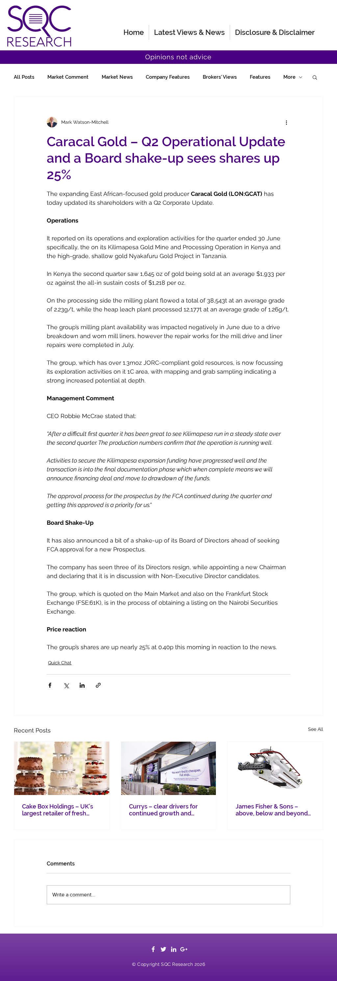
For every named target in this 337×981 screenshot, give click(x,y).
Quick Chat (59, 662)
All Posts (24, 77)
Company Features (168, 77)
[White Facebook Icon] (153, 949)
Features (260, 77)
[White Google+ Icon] (184, 949)
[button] (315, 77)
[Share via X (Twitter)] (66, 685)
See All (315, 729)
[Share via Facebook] (50, 685)
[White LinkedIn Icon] (173, 949)
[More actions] (286, 122)
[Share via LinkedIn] (82, 685)
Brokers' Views (220, 77)
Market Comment (68, 77)
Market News (117, 77)
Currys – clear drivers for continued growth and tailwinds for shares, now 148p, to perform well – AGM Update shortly (168, 810)
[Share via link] (98, 685)
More (289, 77)
